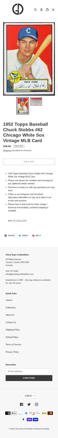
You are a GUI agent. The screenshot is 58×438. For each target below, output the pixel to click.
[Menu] (53, 9)
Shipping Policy (13, 329)
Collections (11, 307)
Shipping (7, 150)
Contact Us (11, 322)
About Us (10, 315)
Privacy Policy (12, 352)
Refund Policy (12, 337)
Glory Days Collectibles (24, 429)
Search (9, 300)
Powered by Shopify (41, 429)
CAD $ (28, 396)
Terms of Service (13, 344)
